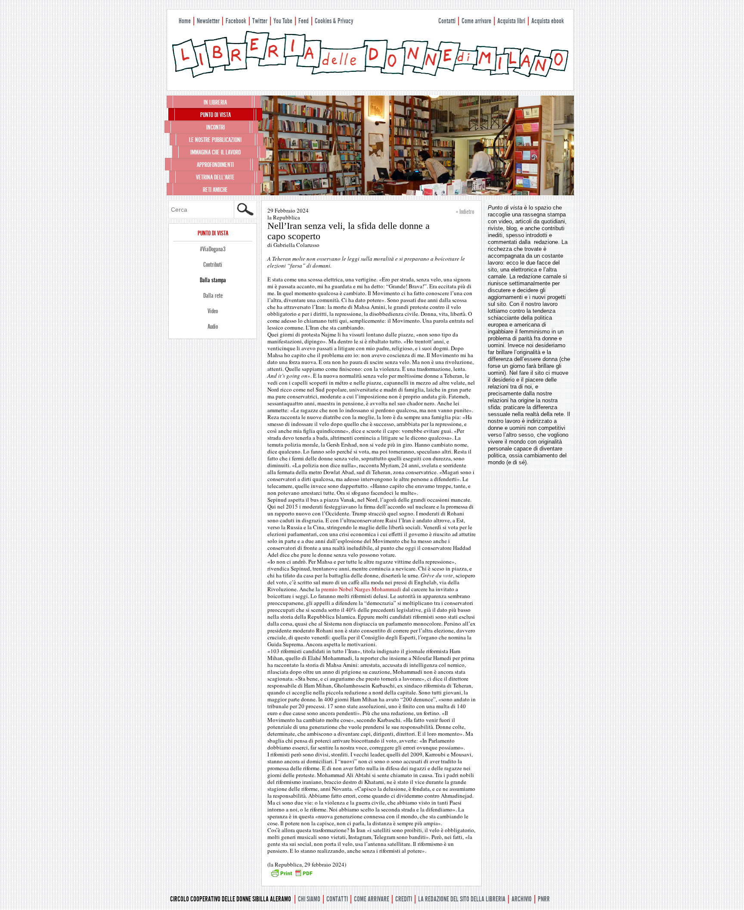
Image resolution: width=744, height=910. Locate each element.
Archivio (522, 899)
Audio (213, 326)
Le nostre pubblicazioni (215, 139)
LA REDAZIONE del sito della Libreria (461, 899)
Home (185, 21)
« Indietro (465, 211)
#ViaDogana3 (213, 249)
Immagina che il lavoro (215, 152)
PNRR (544, 899)
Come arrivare (476, 21)
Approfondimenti (215, 164)
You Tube (282, 21)
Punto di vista (215, 114)
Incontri (215, 127)
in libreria (215, 102)
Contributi (212, 264)
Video (213, 311)
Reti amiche (215, 189)
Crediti (403, 899)
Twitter (259, 21)
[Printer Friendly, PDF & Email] (291, 876)
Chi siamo (309, 899)
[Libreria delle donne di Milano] (370, 76)
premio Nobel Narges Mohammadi (361, 589)
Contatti (447, 21)
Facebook (236, 21)
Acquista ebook (547, 21)
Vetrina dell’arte (215, 177)
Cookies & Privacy (334, 21)
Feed (303, 21)
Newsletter (208, 21)
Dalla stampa (213, 280)
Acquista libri (511, 21)
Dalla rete (213, 295)
